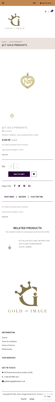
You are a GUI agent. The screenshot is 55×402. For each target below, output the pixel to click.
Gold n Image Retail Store (26, 394)
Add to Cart (19, 174)
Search (4, 337)
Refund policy (7, 349)
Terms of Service (8, 345)
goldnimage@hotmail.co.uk (14, 381)
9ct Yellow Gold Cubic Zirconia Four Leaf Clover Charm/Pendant (34, 242)
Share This (6, 186)
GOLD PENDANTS (15, 42)
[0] (51, 11)
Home (4, 42)
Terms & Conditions (9, 341)
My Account (46, 3)
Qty (3, 166)
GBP (31, 3)
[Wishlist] (34, 174)
